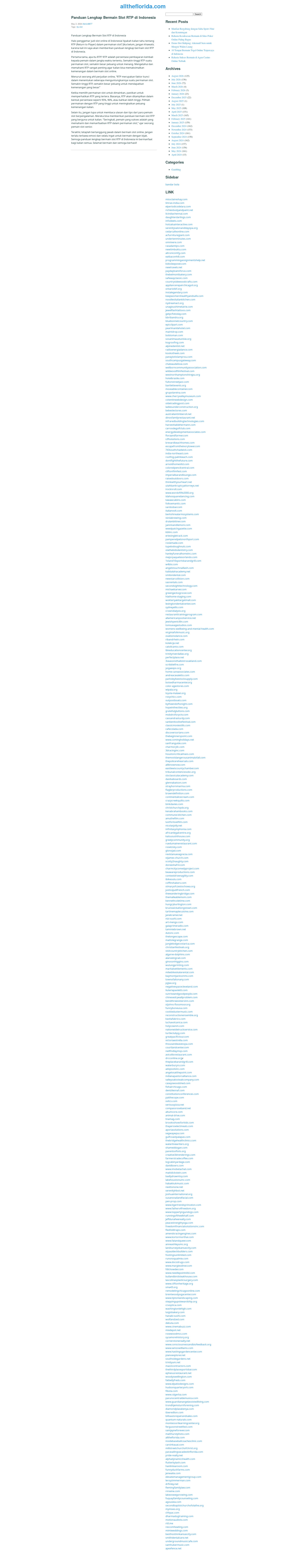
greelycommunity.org (177, 840)
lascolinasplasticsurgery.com (181, 1280)
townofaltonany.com (177, 979)
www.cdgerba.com (176, 1394)
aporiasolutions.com (177, 1129)
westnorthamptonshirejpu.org (182, 374)
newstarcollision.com (177, 578)
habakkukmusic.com (177, 1183)
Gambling (176, 169)
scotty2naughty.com (176, 861)
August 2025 (177, 100)
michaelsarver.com (175, 589)
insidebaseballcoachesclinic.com (183, 1441)
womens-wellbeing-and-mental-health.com (189, 628)
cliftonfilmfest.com (176, 471)
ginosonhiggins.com (177, 961)
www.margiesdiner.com (178, 1265)
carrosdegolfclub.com (177, 428)
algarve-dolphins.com (177, 954)
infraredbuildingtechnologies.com (184, 421)
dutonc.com (172, 933)
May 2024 (176, 151)
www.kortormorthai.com (179, 1237)
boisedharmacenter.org (178, 682)
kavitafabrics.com (175, 1018)
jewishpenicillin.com (176, 621)
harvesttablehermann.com (180, 424)
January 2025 (177, 122)
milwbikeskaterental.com (179, 972)
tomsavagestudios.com (178, 625)
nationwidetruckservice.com (181, 1029)
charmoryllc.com (174, 746)
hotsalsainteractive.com (178, 224)
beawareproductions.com (180, 872)
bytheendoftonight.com (178, 704)
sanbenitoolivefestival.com (180, 721)
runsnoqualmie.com (176, 1258)
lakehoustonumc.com (177, 1179)
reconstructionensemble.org (181, 1015)
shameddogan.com (176, 1147)
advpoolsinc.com (175, 1069)
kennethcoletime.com (177, 900)
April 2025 (176, 111)
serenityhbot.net (174, 1190)
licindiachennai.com (176, 213)
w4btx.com (171, 564)
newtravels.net (173, 267)
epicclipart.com (174, 324)
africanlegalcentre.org (178, 832)
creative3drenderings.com (180, 1154)
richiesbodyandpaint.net (179, 210)
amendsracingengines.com (180, 1233)
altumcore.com (174, 1111)
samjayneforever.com (177, 1430)
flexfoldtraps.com (175, 1230)
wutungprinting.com (177, 965)
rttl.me (169, 1523)
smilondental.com (175, 575)
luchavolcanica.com (176, 1022)
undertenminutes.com (178, 238)
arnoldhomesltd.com (177, 464)
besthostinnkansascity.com (180, 1534)
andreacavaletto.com (177, 675)
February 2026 (178, 90)
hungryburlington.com (178, 904)
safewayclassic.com (176, 278)
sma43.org (171, 1287)
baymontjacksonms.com (179, 976)
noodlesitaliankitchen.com (180, 299)
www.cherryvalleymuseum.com (183, 396)
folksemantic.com (175, 503)
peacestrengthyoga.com (179, 1222)
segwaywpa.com (174, 1133)
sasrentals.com (174, 582)
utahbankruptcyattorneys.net (182, 485)
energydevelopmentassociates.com (185, 432)
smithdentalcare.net (176, 1537)
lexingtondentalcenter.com (180, 603)
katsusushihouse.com (177, 836)
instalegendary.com (176, 292)
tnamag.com (172, 1119)
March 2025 (177, 115)
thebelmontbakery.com (178, 274)
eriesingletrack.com (176, 535)
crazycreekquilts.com (177, 800)
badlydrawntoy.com (176, 1176)
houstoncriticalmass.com (179, 754)
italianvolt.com (173, 510)
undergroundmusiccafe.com (181, 1541)
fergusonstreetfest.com (178, 1426)
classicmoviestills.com (177, 725)
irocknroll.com (173, 489)
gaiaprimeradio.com (176, 925)
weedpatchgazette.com (178, 528)
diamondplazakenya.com (179, 1409)
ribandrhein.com (174, 639)
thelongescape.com (176, 936)
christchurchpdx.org (177, 807)
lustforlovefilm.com (176, 822)
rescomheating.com (176, 1527)
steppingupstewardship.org (181, 1301)
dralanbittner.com (175, 521)
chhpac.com (172, 1512)
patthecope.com (174, 1097)
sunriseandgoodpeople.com (181, 993)
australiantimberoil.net (178, 414)
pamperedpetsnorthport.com (182, 539)
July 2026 (176, 79)
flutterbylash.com (175, 1462)
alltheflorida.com (143, 6)
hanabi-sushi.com (175, 1315)
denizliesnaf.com (175, 1090)
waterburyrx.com (175, 1065)
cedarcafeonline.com (177, 231)
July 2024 (176, 143)
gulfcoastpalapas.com (177, 1137)
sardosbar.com (173, 507)
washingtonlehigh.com (178, 1308)
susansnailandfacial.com (179, 1197)
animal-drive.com (175, 1115)
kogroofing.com (174, 342)
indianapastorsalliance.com (180, 1076)
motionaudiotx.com (176, 1519)
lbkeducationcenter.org (178, 650)
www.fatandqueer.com (178, 1240)
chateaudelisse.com (176, 364)
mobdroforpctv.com (176, 714)
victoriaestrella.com (176, 1040)
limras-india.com (174, 203)
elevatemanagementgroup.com (183, 1476)
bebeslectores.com (176, 410)
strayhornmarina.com (177, 786)
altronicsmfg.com (175, 253)
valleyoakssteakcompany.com (182, 1079)
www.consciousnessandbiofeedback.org (188, 1344)
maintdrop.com (174, 331)
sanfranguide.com (175, 743)
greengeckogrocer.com (178, 593)
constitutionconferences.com (182, 1094)
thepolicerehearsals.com (179, 761)
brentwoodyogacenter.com (180, 1294)
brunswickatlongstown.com (181, 908)
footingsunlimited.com (178, 1255)
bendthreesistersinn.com (179, 1001)
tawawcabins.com (175, 500)
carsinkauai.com (174, 1444)
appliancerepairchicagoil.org (181, 285)
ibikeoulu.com (173, 879)
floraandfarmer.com (176, 435)
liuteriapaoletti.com (176, 990)
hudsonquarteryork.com (179, 1387)
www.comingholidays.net (179, 739)
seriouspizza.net (174, 1104)
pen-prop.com (173, 1201)
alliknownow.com (175, 764)
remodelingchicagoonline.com (182, 1290)
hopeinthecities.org (176, 707)
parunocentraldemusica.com (181, 1398)
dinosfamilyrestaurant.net (180, 417)
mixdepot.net (173, 1330)
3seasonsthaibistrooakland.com (183, 661)
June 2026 (176, 83)
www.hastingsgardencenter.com (183, 1351)
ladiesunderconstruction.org (181, 407)
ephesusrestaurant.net (178, 1373)
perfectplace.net (174, 657)
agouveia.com (173, 1502)
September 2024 (179, 136)
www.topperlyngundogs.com (181, 1212)
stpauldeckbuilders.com (179, 1251)
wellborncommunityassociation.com (186, 367)
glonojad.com (173, 850)
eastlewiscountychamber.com (182, 768)
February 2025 (178, 118)
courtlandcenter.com (177, 1047)
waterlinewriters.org (177, 1144)
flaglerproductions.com (178, 789)
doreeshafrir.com (175, 865)
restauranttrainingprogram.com (183, 614)
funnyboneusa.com (176, 1008)
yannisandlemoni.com (177, 525)
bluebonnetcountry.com (179, 321)
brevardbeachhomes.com (180, 442)
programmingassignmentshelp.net (185, 260)
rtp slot (80, 26)
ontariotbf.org (173, 288)
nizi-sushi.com (173, 918)
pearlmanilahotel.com (177, 328)
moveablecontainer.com (178, 389)
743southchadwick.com (178, 449)
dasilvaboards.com (176, 779)
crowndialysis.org (175, 611)
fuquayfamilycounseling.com (181, 1498)
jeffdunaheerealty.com (178, 1219)
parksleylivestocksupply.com (181, 679)
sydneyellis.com (174, 607)
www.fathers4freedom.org (180, 1208)
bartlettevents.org (175, 385)
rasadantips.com (174, 246)
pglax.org (170, 983)
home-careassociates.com (180, 671)
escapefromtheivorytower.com (182, 446)
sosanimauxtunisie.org (178, 339)
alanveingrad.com (175, 958)
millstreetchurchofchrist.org (181, 1448)
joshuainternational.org (178, 1194)
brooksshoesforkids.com (179, 1122)
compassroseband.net (178, 1108)
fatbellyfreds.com (175, 1380)
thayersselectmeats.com (179, 1126)
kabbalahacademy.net (177, 571)
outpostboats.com (175, 700)
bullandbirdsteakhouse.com (181, 1276)
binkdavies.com (174, 804)
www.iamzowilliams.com (179, 1348)
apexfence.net (173, 1548)
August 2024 (177, 140)
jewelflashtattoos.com (178, 310)
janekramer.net (173, 915)
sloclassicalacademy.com (179, 775)
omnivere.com (173, 242)
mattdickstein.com (175, 1172)
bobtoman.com (174, 335)
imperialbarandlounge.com (180, 475)
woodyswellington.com (178, 1376)
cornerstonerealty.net (177, 1341)
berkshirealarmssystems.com (182, 514)
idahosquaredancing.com (179, 496)
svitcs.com (171, 1101)
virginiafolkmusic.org (177, 632)
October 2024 (177, 133)
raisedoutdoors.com (177, 478)
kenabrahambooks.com (178, 811)
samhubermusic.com (177, 1544)
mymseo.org (172, 1509)
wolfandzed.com (174, 1319)
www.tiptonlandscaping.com (181, 1298)
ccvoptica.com (173, 1305)
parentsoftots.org (175, 1151)
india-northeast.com (176, 453)
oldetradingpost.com (177, 403)
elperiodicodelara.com (178, 206)
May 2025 (176, 108)
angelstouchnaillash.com (179, 568)
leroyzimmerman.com (177, 1480)
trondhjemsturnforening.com (182, 1405)
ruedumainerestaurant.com (181, 843)
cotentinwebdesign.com (179, 399)
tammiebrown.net (175, 929)
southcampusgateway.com (180, 360)
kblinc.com (171, 532)
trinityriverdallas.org (177, 653)
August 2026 (177, 75)
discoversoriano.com (177, 732)
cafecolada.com (174, 729)
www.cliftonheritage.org (179, 1283)
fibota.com (171, 1391)
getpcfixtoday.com (175, 313)
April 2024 (176, 154)
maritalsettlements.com (178, 968)
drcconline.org (173, 1058)
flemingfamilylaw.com (177, 1487)
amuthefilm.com (174, 818)
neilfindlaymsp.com (176, 1051)
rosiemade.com (174, 543)
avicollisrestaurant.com (178, 1054)
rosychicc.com (173, 696)
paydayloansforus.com (178, 271)
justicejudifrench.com (177, 890)
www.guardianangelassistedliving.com (187, 1401)
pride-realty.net (174, 1455)
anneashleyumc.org (176, 1244)
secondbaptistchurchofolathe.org (184, 1505)
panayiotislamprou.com (178, 356)
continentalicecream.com (179, 797)
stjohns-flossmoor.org (177, 1004)
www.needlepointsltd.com (180, 1273)
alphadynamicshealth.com (180, 1459)
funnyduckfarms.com (177, 1469)
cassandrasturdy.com (177, 718)
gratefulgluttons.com (177, 711)
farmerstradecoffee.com (179, 1158)
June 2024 (176, 147)
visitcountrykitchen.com (179, 950)
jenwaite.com (173, 1473)
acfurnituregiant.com (177, 235)
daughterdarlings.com (178, 217)
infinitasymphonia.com (178, 829)
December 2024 (178, 125)
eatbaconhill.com (175, 256)
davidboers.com (174, 1165)
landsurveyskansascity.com (180, 1247)
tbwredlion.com (174, 1412)
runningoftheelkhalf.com (179, 1215)
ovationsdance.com (176, 636)
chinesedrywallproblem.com (181, 997)
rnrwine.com (172, 1491)
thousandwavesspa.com (179, 1044)
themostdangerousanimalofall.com (185, 757)
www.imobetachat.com (178, 1169)
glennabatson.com (176, 782)
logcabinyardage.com (177, 1162)
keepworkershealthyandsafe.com (184, 296)
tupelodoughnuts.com (178, 546)
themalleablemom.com (178, 897)
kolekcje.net (172, 643)
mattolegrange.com (176, 940)
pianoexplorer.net (175, 1355)
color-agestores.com (177, 686)
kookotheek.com (175, 353)
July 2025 (176, 104)
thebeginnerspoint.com (178, 736)
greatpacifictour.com (177, 1036)
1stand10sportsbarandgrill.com (183, 560)
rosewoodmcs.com (176, 1333)
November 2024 (178, 129)
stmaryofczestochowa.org (180, 886)
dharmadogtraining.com (179, 1516)
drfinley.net (171, 1484)
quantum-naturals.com (178, 1419)
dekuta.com (172, 1323)
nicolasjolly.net (173, 825)
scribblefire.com (174, 664)
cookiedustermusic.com (179, 1011)
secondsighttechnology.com (181, 585)
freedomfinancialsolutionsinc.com (184, 1226)
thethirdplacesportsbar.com (181, 1369)
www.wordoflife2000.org (179, 492)
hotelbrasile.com (174, 378)
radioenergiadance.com (178, 349)
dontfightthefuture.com (179, 460)
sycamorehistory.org (177, 1337)
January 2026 (177, 93)
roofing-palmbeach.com (179, 457)
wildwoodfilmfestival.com (179, 371)
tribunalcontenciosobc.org (180, 772)
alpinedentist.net (175, 346)
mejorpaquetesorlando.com (181, 557)
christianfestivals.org (177, 947)
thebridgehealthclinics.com (180, 1140)
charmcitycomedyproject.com (182, 868)
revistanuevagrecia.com (178, 854)
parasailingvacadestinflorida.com (184, 1451)
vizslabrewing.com (175, 517)
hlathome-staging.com (178, 596)
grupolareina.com (175, 392)
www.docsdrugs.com (177, 1262)
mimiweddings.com (176, 1530)
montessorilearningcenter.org (182, 1423)
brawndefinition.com (177, 793)
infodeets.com (173, 220)
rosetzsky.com (173, 847)
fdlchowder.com (174, 1269)
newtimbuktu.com (175, 249)
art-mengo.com (174, 922)
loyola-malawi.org (175, 693)
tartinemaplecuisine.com (179, 911)
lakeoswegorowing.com (179, 1494)
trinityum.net (172, 1362)
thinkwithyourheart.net (178, 482)
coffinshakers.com (175, 882)
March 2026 (177, 86)
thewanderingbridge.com (179, 893)
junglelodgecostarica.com (180, 943)
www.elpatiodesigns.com (179, 1383)
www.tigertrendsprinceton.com (183, 1205)
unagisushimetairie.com (179, 306)
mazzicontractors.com (178, 1366)
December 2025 (178, 97)
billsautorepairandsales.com (181, 1416)
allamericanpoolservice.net (180, 618)
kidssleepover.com (175, 263)
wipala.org (171, 689)
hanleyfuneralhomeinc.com (180, 553)
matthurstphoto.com (177, 1434)
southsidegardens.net (177, 1358)
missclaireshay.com (176, 199)
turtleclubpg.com (175, 1033)
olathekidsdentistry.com (179, 550)
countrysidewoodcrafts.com (181, 281)
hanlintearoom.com (176, 1466)
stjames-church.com (176, 857)
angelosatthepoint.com (178, 1072)
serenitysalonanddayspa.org (181, 228)
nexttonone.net (174, 1187)
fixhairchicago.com (176, 1086)
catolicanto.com (174, 646)
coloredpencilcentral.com (179, 467)
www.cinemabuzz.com (178, 1326)
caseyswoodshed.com (177, 1083)
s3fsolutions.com (175, 439)
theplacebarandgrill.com (179, 1061)
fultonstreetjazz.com (177, 381)
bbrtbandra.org (174, 317)
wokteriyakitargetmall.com (180, 600)
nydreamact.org (174, 303)
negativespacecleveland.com (181, 986)
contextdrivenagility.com (179, 875)
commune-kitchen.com (178, 814)
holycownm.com (174, 1026)
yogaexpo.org (173, 668)
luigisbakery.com (175, 1312)
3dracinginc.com (174, 750)
